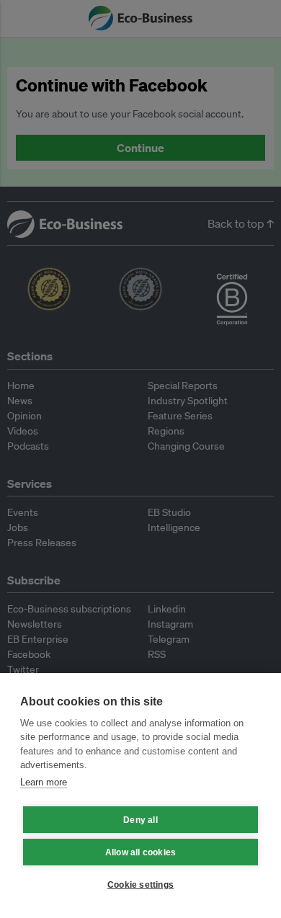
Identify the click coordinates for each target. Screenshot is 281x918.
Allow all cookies (140, 852)
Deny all (140, 820)
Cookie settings (140, 885)
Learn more (43, 782)
